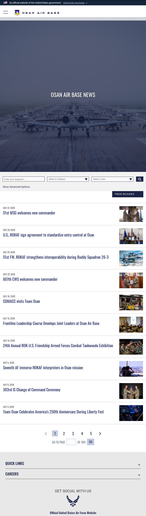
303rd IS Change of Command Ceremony (31, 389)
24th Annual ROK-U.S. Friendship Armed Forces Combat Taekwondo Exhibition (58, 345)
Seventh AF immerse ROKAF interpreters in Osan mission (43, 367)
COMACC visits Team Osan (21, 301)
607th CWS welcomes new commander (30, 279)
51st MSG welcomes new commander (29, 212)
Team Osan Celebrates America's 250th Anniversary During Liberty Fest (53, 411)
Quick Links (14, 463)
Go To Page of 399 (69, 442)
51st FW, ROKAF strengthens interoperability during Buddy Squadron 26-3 (56, 257)
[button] (75, 3)
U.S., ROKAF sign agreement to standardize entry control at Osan (48, 235)
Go (90, 441)
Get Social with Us (73, 491)
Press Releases (124, 194)
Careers (12, 473)
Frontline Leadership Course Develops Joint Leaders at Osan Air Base (51, 323)
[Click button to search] (139, 179)
